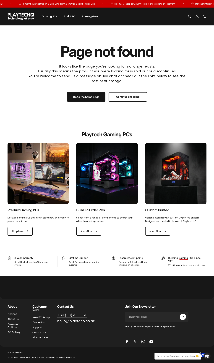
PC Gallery (14, 332)
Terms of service (38, 357)
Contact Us (39, 332)
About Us (13, 319)
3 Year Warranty (23, 257)
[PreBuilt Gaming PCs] (38, 173)
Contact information (67, 357)
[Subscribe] (183, 317)
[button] (207, 356)
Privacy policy (25, 357)
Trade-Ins (38, 322)
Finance (12, 314)
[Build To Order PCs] (107, 173)
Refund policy (13, 357)
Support (37, 327)
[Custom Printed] (175, 173)
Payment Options (13, 326)
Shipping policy (51, 357)
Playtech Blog (40, 337)
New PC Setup (41, 317)
